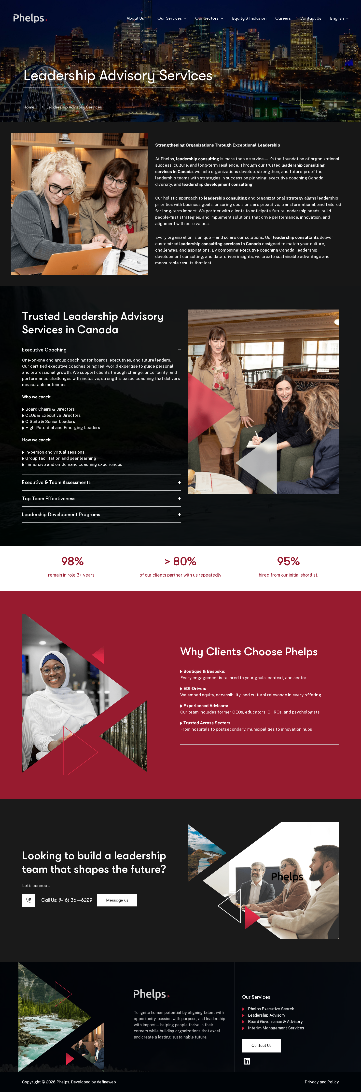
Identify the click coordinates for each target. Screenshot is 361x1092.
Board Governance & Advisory (275, 1021)
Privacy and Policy (322, 1082)
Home (28, 107)
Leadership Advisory (266, 1015)
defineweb (106, 1082)
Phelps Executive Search (271, 1009)
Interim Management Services (276, 1028)
